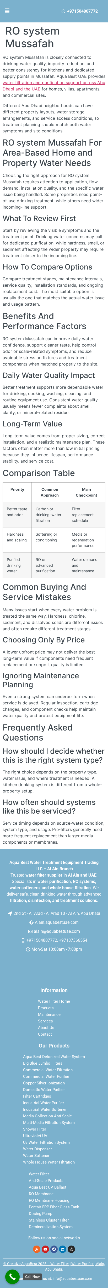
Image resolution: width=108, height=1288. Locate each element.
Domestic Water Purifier (44, 1089)
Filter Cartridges (37, 1096)
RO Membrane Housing (49, 1200)
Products (46, 1008)
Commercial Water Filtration (48, 1070)
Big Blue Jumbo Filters (42, 1063)
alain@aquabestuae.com (57, 931)
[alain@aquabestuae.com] (30, 931)
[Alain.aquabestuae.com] (31, 922)
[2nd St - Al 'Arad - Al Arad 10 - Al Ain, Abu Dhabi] (10, 913)
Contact (45, 1034)
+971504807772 (82, 11)
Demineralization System (51, 1226)
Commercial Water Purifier (46, 1076)
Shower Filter (34, 1129)
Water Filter (39, 1174)
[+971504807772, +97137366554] (23, 940)
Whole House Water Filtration (49, 1162)
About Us (46, 1027)
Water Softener (36, 1155)
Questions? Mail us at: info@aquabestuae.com (54, 1278)
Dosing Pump (40, 1213)
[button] (10, 11)
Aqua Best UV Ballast (47, 1187)
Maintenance (49, 1014)
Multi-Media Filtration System (49, 1122)
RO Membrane (41, 1193)
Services (45, 1021)
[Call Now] (12, 1277)
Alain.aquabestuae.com (57, 922)
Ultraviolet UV (35, 1135)
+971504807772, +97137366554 (56, 940)
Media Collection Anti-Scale (47, 1116)
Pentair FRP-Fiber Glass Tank (54, 1207)
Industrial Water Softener (45, 1109)
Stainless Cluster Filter (49, 1220)
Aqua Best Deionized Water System (54, 1056)
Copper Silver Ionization (44, 1083)
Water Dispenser (37, 1149)
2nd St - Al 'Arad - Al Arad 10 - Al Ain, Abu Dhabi (57, 913)
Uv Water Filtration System (46, 1142)
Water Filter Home (54, 1001)
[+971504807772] (63, 11)
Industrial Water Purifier (43, 1102)
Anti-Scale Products (46, 1180)
